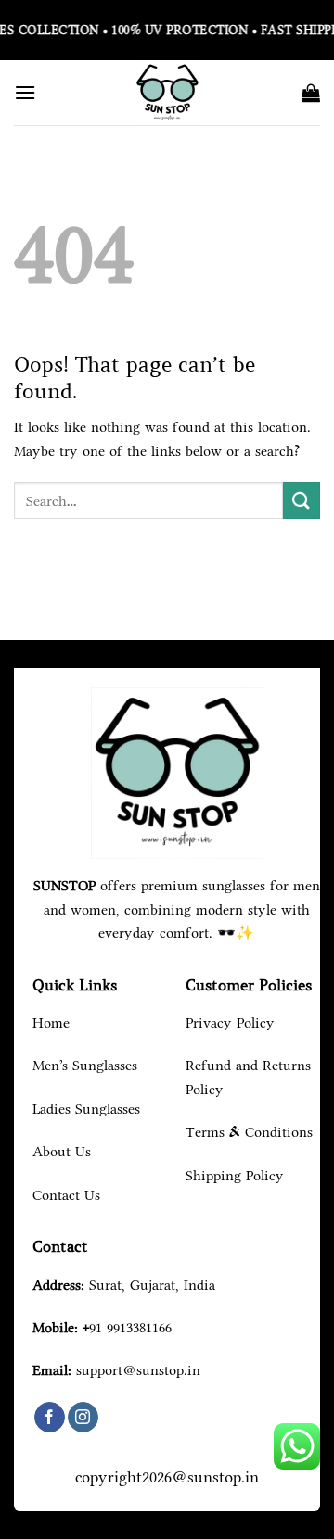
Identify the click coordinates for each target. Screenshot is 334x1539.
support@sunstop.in (138, 1369)
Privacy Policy (230, 1022)
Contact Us (66, 1194)
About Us (61, 1151)
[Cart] (311, 92)
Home (51, 1022)
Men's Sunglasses (84, 1065)
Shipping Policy (235, 1175)
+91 (127, 1327)
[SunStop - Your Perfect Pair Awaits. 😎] (167, 92)
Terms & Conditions (249, 1131)
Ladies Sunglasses (86, 1108)
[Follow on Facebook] (49, 1417)
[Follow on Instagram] (83, 1417)
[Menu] (25, 92)
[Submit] (301, 500)
